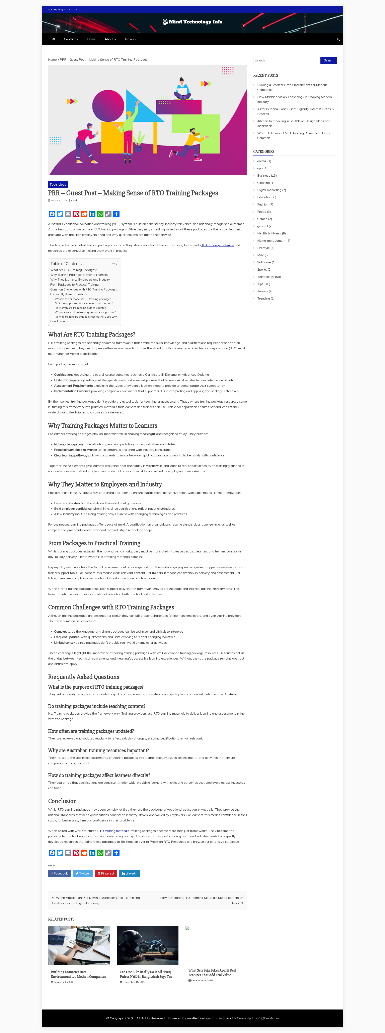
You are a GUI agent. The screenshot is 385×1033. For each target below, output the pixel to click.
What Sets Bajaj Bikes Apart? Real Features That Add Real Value (212, 972)
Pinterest (107, 873)
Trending (263, 298)
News (129, 39)
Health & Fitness (269, 233)
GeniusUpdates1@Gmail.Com (258, 1018)
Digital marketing (269, 190)
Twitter (84, 873)
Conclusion (57, 321)
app (260, 168)
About (109, 39)
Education (264, 197)
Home (91, 39)
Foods (261, 212)
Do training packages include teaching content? (84, 303)
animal (261, 161)
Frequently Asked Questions (69, 294)
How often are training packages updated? (81, 307)
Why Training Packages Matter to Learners (79, 275)
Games (262, 219)
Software (264, 262)
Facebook (60, 873)
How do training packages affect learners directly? (86, 316)
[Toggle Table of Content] (112, 264)
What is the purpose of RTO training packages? (83, 299)
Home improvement (271, 240)
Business (263, 175)
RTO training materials (217, 245)
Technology (58, 184)
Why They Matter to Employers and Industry (80, 279)
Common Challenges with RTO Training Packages (83, 289)
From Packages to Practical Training (74, 284)
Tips (260, 284)
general (262, 226)
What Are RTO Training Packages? (73, 270)
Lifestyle (263, 248)
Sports (262, 269)
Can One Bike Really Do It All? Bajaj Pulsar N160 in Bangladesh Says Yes (146, 974)
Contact (70, 39)
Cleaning (263, 183)
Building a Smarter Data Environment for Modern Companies (78, 974)
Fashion (262, 204)
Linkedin (131, 873)
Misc (260, 255)
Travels (262, 291)
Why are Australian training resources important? (85, 312)
